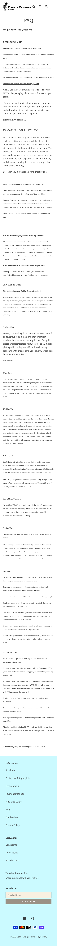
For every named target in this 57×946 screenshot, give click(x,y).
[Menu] (52, 6)
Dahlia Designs (23, 936)
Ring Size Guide (14, 801)
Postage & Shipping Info (18, 778)
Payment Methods (15, 793)
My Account (12, 852)
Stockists (10, 770)
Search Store (12, 860)
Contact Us (11, 844)
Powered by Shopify (38, 936)
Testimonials (12, 785)
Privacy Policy (13, 825)
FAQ (8, 809)
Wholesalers (12, 817)
